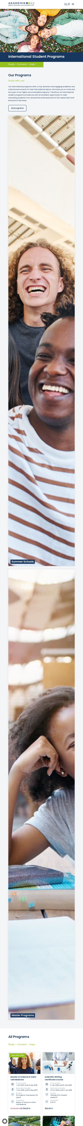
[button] (5, 1121)
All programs (17, 108)
